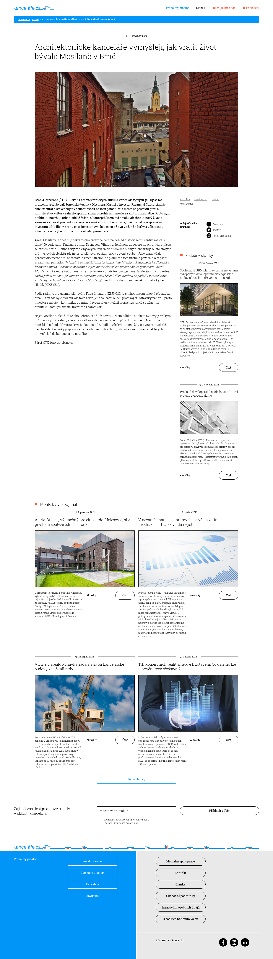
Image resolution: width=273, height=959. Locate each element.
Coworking (92, 896)
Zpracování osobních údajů (181, 907)
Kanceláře (92, 884)
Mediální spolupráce (180, 861)
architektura (200, 199)
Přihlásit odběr (219, 811)
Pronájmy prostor (177, 8)
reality (215, 199)
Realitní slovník (92, 861)
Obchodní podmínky (180, 896)
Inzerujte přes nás (223, 8)
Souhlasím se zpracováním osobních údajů (126, 819)
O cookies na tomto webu (180, 919)
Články (200, 8)
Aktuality (185, 199)
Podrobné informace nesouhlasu (121, 822)
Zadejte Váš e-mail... (113, 811)
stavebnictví (186, 203)
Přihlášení (252, 8)
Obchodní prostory (92, 873)
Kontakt (180, 873)
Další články (136, 779)
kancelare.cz (24, 19)
